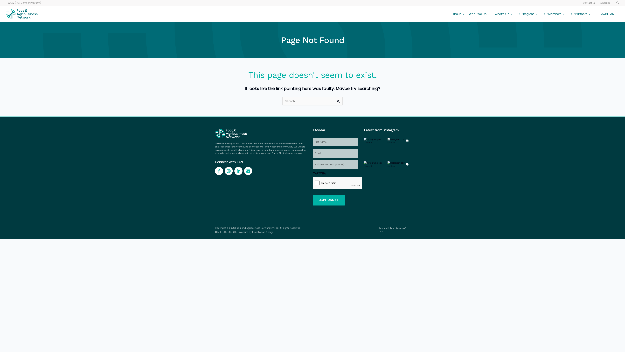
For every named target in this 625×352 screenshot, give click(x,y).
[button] (617, 3)
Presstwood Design (262, 232)
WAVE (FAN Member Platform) (24, 2)
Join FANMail (328, 200)
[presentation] (337, 183)
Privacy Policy (386, 228)
